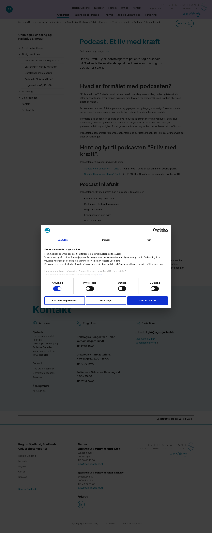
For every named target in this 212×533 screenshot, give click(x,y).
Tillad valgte (106, 300)
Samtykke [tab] (63, 240)
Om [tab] (149, 240)
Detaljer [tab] (106, 240)
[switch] (90, 288)
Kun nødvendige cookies (64, 300)
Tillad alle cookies (147, 300)
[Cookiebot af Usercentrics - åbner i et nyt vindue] (155, 230)
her (100, 274)
